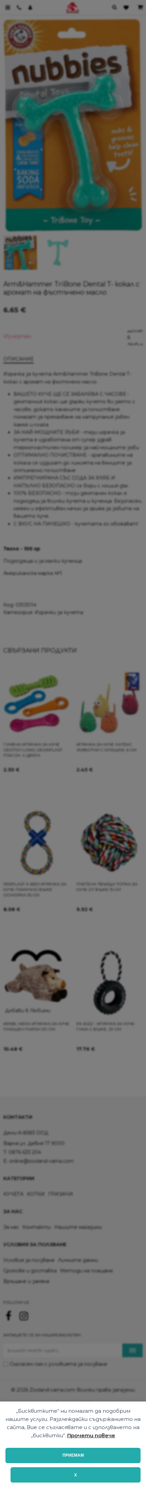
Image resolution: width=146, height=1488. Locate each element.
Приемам (73, 1455)
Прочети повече (91, 1435)
